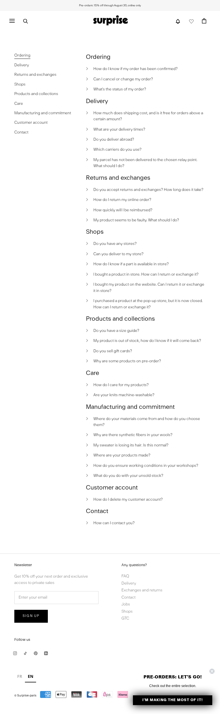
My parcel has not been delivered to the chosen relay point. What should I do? (145, 163)
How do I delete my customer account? (128, 500)
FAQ (125, 576)
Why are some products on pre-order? (127, 361)
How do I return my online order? (122, 200)
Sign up (31, 616)
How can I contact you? (114, 523)
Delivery (128, 583)
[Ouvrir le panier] (204, 20)
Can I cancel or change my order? (123, 79)
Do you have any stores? (115, 244)
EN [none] (30, 676)
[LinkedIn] (46, 653)
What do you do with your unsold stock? (128, 476)
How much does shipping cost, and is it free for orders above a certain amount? (148, 116)
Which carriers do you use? (117, 150)
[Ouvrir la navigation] (12, 21)
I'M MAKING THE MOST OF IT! (172, 700)
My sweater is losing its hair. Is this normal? (130, 445)
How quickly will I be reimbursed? (122, 210)
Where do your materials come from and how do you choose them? (146, 422)
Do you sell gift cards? (112, 351)
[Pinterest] (36, 653)
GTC (125, 618)
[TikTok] (25, 653)
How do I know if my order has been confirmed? (135, 69)
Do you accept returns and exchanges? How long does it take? (148, 190)
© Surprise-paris (25, 695)
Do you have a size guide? (116, 331)
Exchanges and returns (141, 590)
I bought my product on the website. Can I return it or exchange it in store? (148, 287)
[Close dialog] (212, 671)
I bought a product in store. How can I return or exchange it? (146, 274)
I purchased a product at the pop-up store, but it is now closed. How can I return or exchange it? (148, 304)
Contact (128, 597)
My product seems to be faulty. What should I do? (136, 220)
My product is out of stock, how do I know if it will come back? (147, 341)
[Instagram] (15, 653)
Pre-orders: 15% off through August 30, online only (110, 5)
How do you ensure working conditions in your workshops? (145, 466)
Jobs (125, 604)
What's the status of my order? (119, 89)
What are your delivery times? (119, 129)
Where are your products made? (121, 455)
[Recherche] (25, 20)
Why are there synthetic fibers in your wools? (132, 435)
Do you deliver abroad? (113, 140)
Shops (127, 611)
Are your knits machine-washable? (123, 395)
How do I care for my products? (121, 385)
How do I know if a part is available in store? (131, 264)
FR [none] (19, 676)
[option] (19, 677)
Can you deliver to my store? (118, 254)
